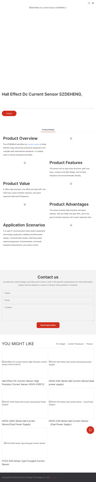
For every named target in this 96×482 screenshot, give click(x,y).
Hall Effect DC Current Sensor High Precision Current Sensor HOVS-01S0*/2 (23, 383)
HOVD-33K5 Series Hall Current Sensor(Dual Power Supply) (18, 423)
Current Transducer (76, 344)
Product (89, 344)
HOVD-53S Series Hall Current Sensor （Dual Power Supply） (68, 423)
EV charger (60, 344)
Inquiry (9, 113)
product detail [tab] (48, 130)
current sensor (34, 144)
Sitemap (53, 477)
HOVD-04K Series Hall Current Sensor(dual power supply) (71, 383)
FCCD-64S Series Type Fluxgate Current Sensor (23, 463)
